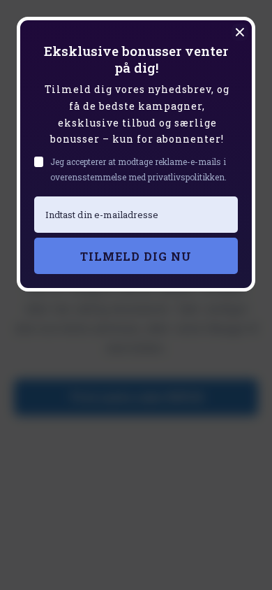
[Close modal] (240, 32)
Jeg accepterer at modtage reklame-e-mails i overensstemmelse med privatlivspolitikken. (138, 169)
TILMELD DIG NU (136, 256)
